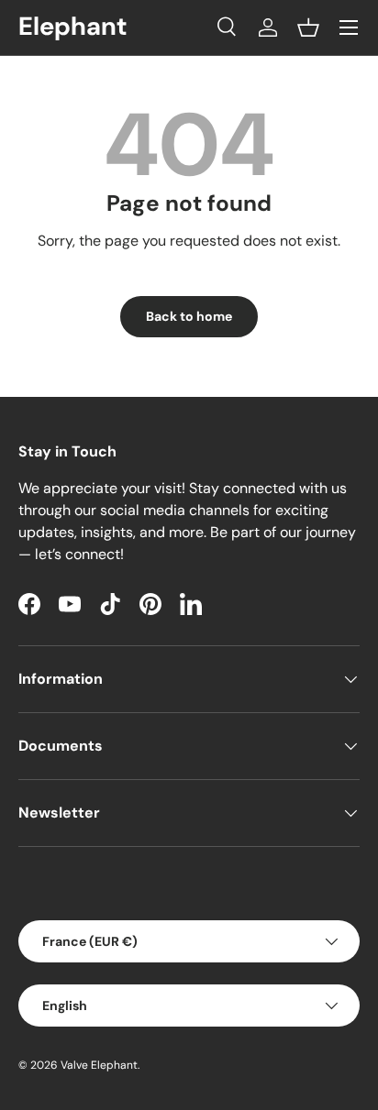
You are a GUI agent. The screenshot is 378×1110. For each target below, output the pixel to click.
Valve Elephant (99, 1065)
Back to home (189, 316)
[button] (308, 27)
